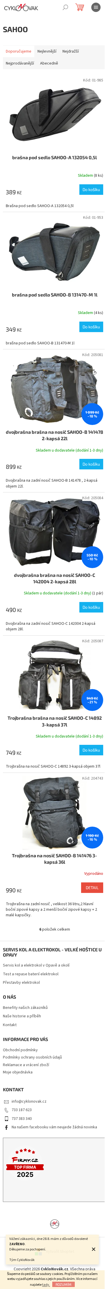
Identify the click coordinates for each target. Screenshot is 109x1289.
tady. (46, 1284)
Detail (92, 887)
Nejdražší (70, 51)
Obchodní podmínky (20, 1050)
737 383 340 (22, 1119)
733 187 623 (22, 1110)
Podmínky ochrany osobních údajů (32, 1057)
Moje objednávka (18, 1072)
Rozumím (64, 1284)
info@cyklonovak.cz (29, 1101)
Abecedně (49, 63)
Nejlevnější (46, 51)
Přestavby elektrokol (21, 983)
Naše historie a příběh (22, 1016)
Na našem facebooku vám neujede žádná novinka (54, 1127)
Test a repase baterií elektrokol (30, 974)
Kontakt (10, 1025)
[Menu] (96, 7)
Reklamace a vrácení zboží (26, 1065)
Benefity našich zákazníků (25, 1008)
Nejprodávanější (20, 63)
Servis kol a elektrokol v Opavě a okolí (36, 965)
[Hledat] (65, 7)
